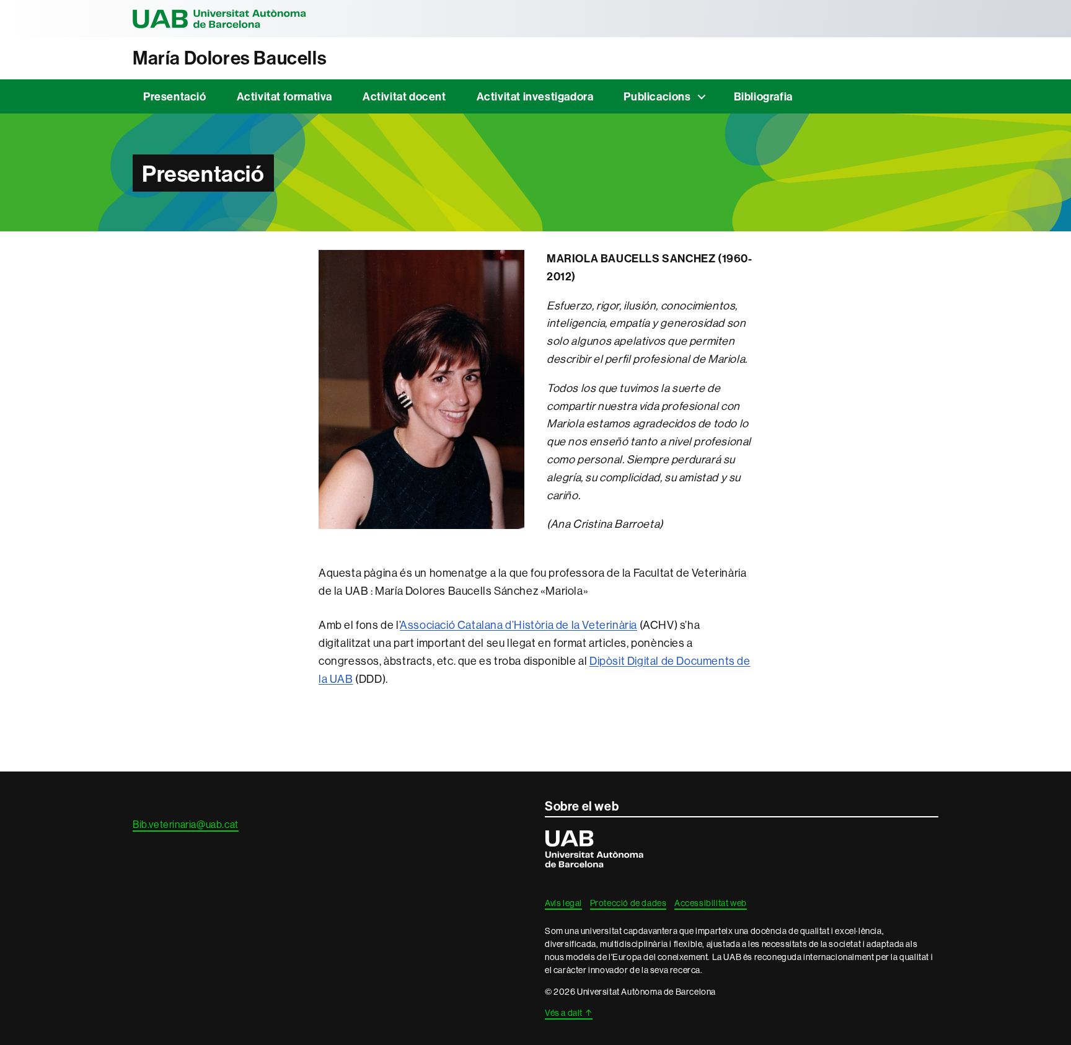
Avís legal (563, 903)
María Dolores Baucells (230, 58)
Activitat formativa (284, 96)
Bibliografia (763, 96)
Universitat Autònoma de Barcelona (219, 18)
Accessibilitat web (710, 903)
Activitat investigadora (535, 96)
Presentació (174, 96)
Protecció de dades (628, 903)
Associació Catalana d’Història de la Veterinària (518, 625)
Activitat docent (404, 96)
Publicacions (657, 96)
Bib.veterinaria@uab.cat (186, 824)
